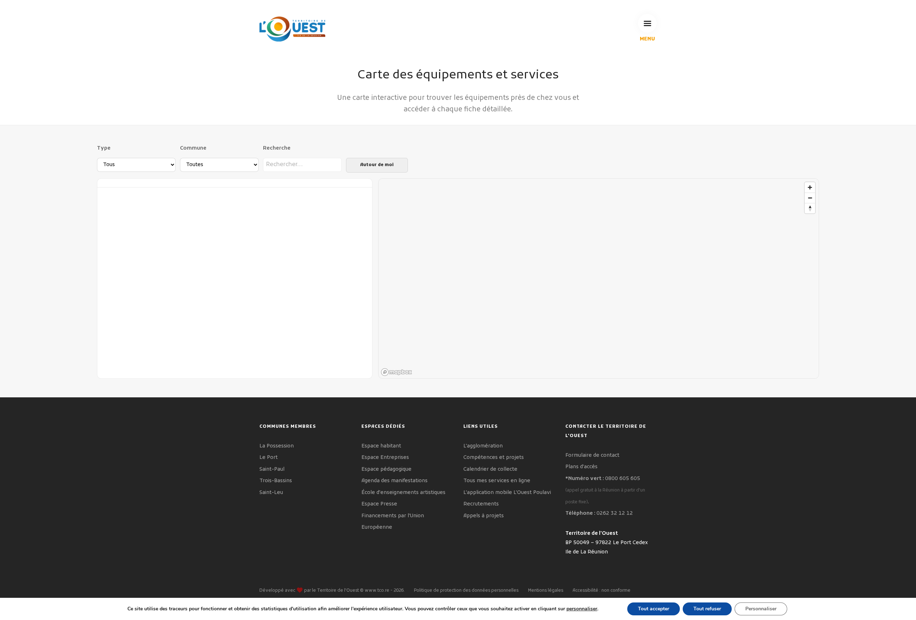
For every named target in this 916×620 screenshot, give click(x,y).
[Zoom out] (810, 198)
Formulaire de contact (592, 455)
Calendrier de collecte (490, 469)
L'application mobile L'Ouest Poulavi (507, 492)
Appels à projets (483, 516)
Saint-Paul (271, 469)
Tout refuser (707, 608)
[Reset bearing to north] (810, 208)
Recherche (277, 148)
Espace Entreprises (385, 457)
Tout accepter (653, 608)
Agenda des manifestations (394, 481)
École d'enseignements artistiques (403, 492)
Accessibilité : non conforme (601, 591)
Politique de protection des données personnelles (466, 591)
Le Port (268, 457)
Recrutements (481, 504)
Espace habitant (381, 446)
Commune (193, 148)
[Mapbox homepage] (396, 372)
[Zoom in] (810, 187)
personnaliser (581, 609)
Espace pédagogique (386, 469)
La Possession (276, 446)
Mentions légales (545, 591)
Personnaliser (760, 608)
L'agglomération (483, 446)
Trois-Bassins (275, 481)
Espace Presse (379, 504)
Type (104, 148)
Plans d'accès (581, 467)
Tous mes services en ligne (496, 481)
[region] (599, 279)
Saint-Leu (271, 492)
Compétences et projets (493, 457)
